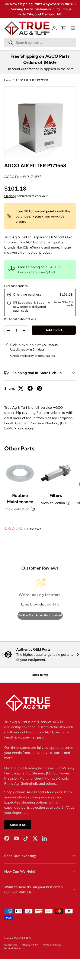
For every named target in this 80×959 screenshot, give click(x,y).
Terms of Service (51, 944)
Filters (55, 495)
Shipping (10, 196)
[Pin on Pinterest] (39, 388)
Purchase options (16, 285)
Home (8, 80)
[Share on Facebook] (30, 388)
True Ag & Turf (22, 937)
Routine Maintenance (20, 498)
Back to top (40, 675)
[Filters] (55, 473)
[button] (63, 28)
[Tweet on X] (20, 388)
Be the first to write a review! (40, 615)
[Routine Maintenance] (20, 473)
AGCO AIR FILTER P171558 (32, 80)
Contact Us (18, 825)
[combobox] (40, 42)
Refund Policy (12, 948)
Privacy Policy (30, 944)
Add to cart (54, 330)
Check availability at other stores (32, 356)
